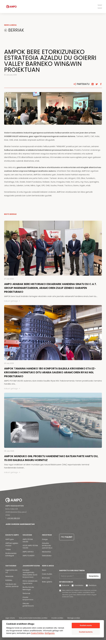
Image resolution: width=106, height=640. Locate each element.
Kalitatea (8, 580)
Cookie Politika (37, 633)
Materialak (9, 576)
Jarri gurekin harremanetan (20, 524)
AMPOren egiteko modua (11, 544)
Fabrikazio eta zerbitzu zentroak (11, 585)
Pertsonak (26, 593)
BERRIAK (15, 30)
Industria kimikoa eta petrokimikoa (47, 545)
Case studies (47, 574)
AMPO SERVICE (28, 552)
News (44, 570)
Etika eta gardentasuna (28, 604)
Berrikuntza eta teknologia (28, 588)
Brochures (46, 578)
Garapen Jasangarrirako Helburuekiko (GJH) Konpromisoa (30, 573)
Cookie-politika (57, 618)
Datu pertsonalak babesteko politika (33, 618)
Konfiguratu (50, 633)
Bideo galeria (47, 582)
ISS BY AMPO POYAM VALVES (30, 546)
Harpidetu (94, 576)
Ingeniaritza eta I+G (11, 571)
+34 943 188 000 (13, 518)
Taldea (8, 549)
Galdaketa (78, 585)
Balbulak (65, 585)
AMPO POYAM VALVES (28, 540)
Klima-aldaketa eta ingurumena (30, 582)
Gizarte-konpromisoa (28, 598)
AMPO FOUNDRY (29, 556)
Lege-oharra (10, 618)
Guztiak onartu (86, 625)
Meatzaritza (46, 552)
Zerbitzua (92, 585)
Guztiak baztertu (86, 632)
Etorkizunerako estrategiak (11, 554)
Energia (45, 539)
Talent (66, 536)
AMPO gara (9, 539)
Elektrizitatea (46, 556)
